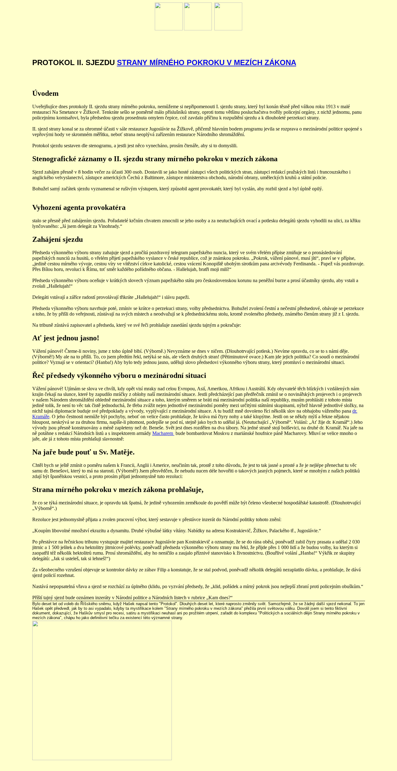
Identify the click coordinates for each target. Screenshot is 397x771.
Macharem (163, 433)
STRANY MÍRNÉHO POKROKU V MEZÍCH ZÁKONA (206, 62)
